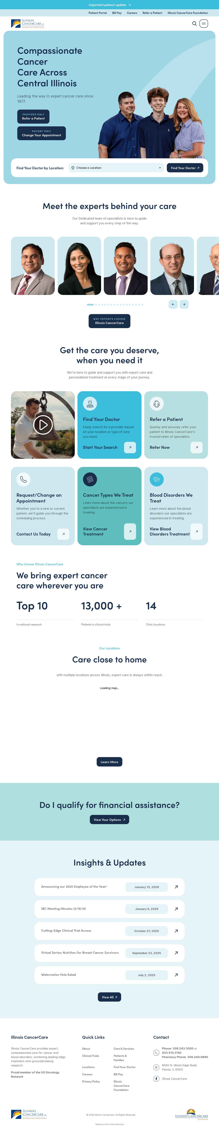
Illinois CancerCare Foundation (188, 13)
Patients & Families (120, 1058)
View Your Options (108, 819)
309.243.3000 (183, 1048)
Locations (88, 1067)
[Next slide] (184, 304)
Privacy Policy (91, 1081)
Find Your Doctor (125, 1067)
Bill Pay (116, 13)
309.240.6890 (197, 1057)
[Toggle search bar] (194, 23)
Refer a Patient (152, 13)
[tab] (90, 305)
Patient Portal (98, 13)
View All (108, 997)
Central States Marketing (114, 1124)
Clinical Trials (90, 1056)
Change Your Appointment (41, 133)
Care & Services (124, 1048)
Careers (132, 13)
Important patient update (108, 4)
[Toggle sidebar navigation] (203, 23)
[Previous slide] (173, 304)
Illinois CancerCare (109, 321)
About (86, 1048)
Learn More (109, 761)
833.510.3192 (172, 1052)
